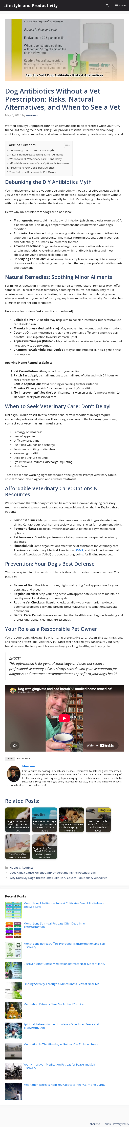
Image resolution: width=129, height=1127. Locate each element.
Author (10, 758)
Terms (107, 1123)
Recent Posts (23, 758)
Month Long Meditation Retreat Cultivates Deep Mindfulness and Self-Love (64, 905)
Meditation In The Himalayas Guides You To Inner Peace (61, 1044)
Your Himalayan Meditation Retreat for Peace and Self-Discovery (60, 1066)
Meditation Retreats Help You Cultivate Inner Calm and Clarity (64, 1085)
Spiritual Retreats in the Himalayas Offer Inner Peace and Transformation (61, 1025)
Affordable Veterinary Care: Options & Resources (39, 163)
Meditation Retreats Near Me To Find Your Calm (55, 1004)
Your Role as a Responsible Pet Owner (32, 172)
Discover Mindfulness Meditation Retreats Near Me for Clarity (64, 964)
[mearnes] (13, 781)
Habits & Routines (21, 867)
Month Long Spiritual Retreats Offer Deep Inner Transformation (55, 925)
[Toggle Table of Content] (65, 145)
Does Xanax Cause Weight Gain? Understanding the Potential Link (53, 872)
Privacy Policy (121, 1123)
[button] (107, 5)
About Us (95, 1123)
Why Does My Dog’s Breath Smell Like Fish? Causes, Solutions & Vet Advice (58, 878)
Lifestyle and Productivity (30, 5)
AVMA (79, 550)
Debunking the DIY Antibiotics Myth (31, 150)
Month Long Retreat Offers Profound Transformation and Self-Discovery (65, 945)
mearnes (28, 766)
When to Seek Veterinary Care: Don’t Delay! (35, 159)
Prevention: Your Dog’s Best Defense (32, 167)
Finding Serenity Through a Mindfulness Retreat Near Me (61, 984)
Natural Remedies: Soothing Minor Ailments (36, 154)
